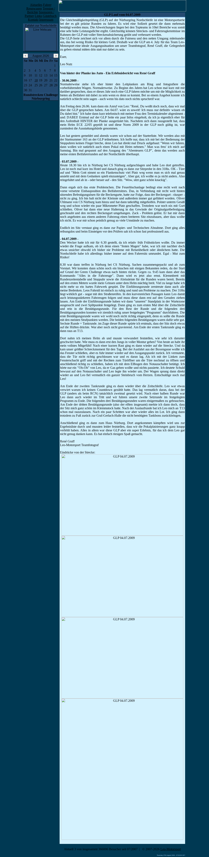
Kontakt (33, 19)
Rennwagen (34, 8)
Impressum (46, 19)
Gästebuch (50, 16)
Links (38, 16)
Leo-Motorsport (170, 849)
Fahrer (47, 5)
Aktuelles (36, 5)
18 (36, 80)
